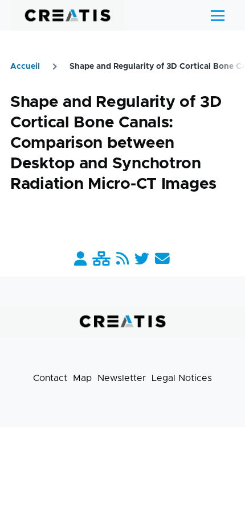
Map (82, 378)
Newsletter (121, 378)
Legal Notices (182, 378)
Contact (50, 378)
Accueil (25, 67)
